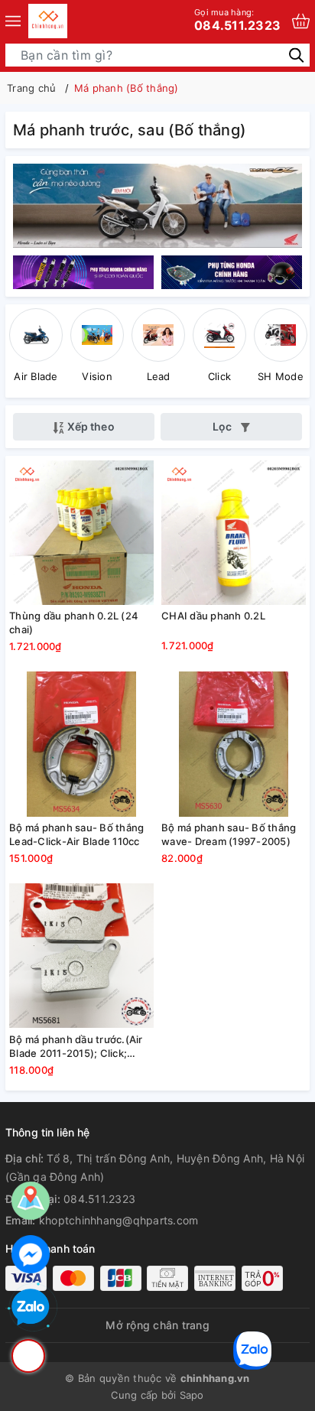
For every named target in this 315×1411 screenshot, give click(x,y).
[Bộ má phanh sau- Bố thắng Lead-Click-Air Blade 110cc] (81, 744)
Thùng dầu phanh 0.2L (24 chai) (73, 623)
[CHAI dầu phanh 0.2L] (233, 532)
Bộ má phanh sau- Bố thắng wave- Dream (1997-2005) (228, 834)
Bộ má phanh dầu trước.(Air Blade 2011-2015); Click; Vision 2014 (76, 1046)
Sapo (192, 1395)
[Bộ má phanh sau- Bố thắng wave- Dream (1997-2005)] (233, 744)
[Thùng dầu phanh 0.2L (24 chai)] (81, 532)
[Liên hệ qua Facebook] (30, 1254)
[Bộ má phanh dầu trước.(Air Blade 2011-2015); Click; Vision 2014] (81, 956)
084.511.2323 (237, 20)
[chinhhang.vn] (47, 21)
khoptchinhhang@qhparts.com (119, 1220)
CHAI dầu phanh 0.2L (213, 616)
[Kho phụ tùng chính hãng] (157, 204)
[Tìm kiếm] (296, 54)
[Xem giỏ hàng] (301, 21)
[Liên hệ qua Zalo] (30, 1308)
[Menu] (13, 21)
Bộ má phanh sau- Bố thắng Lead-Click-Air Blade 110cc (76, 834)
